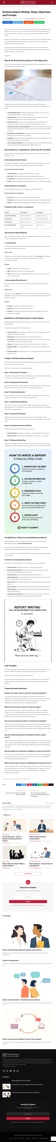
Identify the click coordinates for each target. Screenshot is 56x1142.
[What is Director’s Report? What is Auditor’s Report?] (14, 852)
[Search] (52, 2)
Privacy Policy (36, 905)
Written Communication (10, 6)
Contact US (21, 1138)
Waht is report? (26, 779)
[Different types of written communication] (41, 825)
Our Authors (27, 1138)
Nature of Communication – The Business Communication (21, 1000)
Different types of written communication (37, 838)
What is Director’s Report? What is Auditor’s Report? (13, 865)
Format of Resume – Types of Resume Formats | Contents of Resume (12, 838)
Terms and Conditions (43, 1138)
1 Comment (15, 18)
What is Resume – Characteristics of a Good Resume (41, 865)
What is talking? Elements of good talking (21, 1080)
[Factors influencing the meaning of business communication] (28, 933)
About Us (15, 1138)
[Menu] (4, 2)
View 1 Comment (28, 873)
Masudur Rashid (7, 18)
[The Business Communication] (28, 2)
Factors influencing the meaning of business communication (22, 950)
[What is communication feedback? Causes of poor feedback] (28, 1022)
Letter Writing (6, 834)
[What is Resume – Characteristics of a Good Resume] (41, 852)
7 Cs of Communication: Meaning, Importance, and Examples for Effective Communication (40, 794)
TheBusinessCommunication (27, 1135)
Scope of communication (11, 960)
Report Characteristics (8, 779)
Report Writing (41, 18)
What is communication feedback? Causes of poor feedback (22, 1039)
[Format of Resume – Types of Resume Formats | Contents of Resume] (14, 825)
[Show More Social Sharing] (46, 22)
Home (3, 6)
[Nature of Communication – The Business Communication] (28, 983)
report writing (18, 779)
